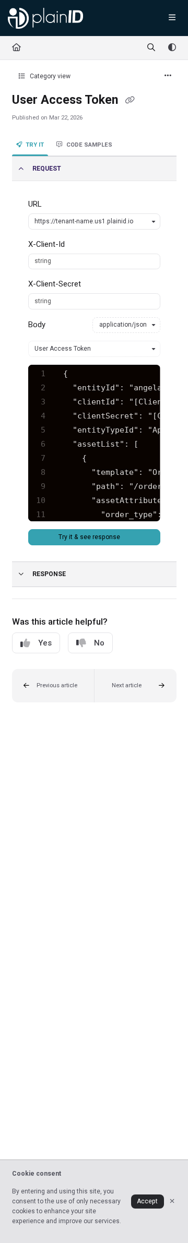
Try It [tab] (35, 144)
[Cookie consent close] (172, 1201)
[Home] (45, 18)
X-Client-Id (46, 244)
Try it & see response (90, 537)
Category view (49, 76)
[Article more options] (168, 76)
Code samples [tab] (89, 144)
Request (46, 168)
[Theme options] (171, 48)
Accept (147, 1201)
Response (49, 574)
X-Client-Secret (54, 284)
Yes (45, 643)
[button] (53, 685)
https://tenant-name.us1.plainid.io (83, 221)
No (99, 643)
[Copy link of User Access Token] (130, 100)
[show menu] (171, 18)
